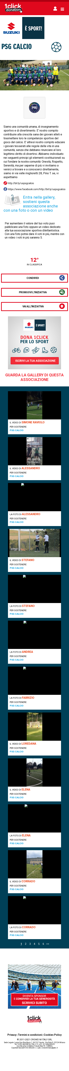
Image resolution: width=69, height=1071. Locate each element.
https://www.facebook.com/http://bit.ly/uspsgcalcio (36, 189)
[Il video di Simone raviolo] (34, 405)
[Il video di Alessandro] (34, 451)
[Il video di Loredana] (34, 726)
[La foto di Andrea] (34, 635)
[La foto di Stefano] (34, 589)
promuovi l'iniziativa (33, 292)
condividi (33, 278)
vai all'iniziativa (33, 306)
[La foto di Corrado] (34, 910)
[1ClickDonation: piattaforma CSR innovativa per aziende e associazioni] (13, 12)
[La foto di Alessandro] (34, 497)
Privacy (11, 1034)
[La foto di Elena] (34, 818)
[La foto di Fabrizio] (34, 681)
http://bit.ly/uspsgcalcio (21, 183)
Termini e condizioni (30, 1034)
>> (47, 943)
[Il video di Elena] (34, 772)
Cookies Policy (53, 1034)
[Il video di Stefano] (34, 543)
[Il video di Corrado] (34, 864)
